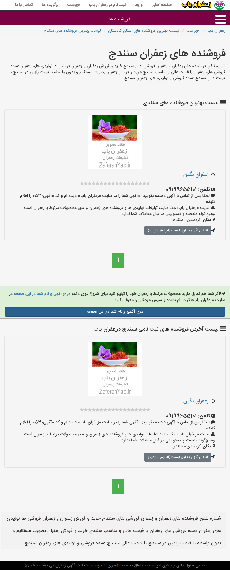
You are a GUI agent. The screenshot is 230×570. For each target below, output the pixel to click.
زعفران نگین (195, 174)
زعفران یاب (216, 30)
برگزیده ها (50, 5)
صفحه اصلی (162, 5)
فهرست (73, 5)
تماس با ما (24, 5)
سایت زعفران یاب (114, 565)
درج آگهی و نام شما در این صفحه (41, 294)
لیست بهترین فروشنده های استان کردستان (143, 30)
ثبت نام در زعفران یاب (107, 5)
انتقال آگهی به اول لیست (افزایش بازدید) (178, 230)
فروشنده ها (119, 19)
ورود (139, 5)
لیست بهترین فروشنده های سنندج (72, 30)
